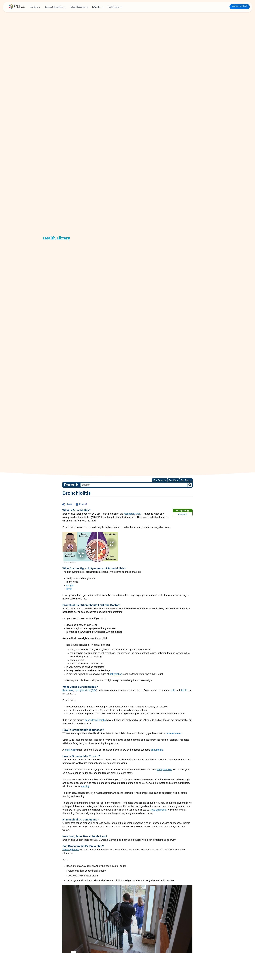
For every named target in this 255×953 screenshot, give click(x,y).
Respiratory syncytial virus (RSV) (79, 690)
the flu (183, 690)
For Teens (186, 480)
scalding (85, 786)
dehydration (116, 674)
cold (173, 690)
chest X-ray (71, 749)
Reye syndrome (158, 809)
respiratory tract (132, 513)
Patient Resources (77, 7)
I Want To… (96, 7)
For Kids (173, 480)
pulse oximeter (173, 733)
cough (69, 585)
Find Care (34, 7)
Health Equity (113, 7)
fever (69, 588)
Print (81, 504)
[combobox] (134, 485)
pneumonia (157, 749)
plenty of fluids (164, 769)
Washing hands (70, 849)
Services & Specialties (54, 7)
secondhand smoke (95, 720)
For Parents (159, 480)
